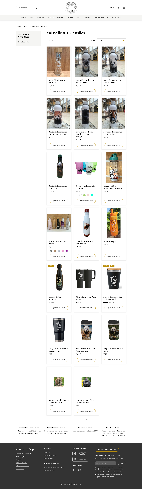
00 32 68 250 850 (21, 463)
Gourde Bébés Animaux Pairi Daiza (112, 187)
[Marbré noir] (51, 251)
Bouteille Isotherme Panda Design (112, 81)
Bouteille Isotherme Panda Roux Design (58, 133)
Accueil (18, 26)
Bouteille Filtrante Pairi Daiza (57, 81)
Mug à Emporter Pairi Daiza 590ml (58, 349)
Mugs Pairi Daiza (23, 42)
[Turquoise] (92, 195)
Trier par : (92, 40)
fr (111, 8)
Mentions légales (49, 470)
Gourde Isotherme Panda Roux (84, 242)
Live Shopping (48, 458)
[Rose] (88, 195)
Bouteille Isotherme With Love (58, 187)
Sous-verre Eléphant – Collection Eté (59, 401)
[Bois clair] (55, 251)
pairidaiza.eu (20, 469)
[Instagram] (79, 470)
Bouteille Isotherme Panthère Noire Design (85, 134)
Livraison (47, 452)
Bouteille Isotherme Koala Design (85, 81)
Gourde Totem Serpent (55, 298)
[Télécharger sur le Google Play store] (80, 459)
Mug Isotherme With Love (113, 349)
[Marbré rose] (63, 251)
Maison (26, 26)
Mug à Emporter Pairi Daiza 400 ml (113, 298)
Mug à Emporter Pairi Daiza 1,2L (86, 298)
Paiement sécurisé (50, 455)
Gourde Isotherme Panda (57, 242)
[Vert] (84, 195)
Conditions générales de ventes (54, 467)
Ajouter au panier (59, 91)
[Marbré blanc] (59, 251)
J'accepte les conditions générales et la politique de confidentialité (109, 476)
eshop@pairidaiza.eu (22, 466)
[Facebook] (73, 470)
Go (122, 463)
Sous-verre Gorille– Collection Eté (85, 401)
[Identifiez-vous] (118, 8)
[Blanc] (80, 195)
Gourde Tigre (109, 241)
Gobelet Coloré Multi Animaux (85, 187)
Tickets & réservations (107, 449)
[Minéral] (66, 251)
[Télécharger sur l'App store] (80, 453)
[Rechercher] (36, 8)
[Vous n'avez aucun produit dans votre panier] (124, 8)
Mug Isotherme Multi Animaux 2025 (86, 349)
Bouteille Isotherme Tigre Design (112, 133)
